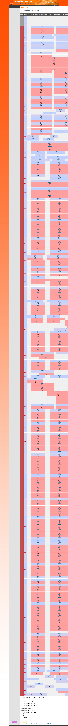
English (56, 5)
